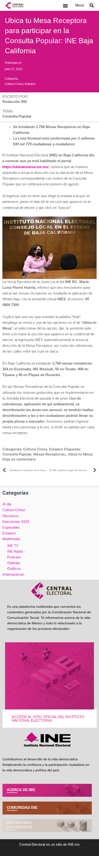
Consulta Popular (16, 454)
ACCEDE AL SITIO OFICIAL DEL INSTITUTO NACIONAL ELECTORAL (48, 718)
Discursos (10, 516)
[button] (65, 5)
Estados (30, 84)
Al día (6, 504)
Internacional (13, 574)
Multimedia (11, 539)
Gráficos (14, 569)
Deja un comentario (19, 459)
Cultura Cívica (14, 84)
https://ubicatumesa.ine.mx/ (25, 167)
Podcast (14, 557)
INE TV (13, 545)
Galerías (13, 563)
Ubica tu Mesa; (80, 454)
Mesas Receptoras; (49, 454)
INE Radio (15, 551)
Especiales (11, 527)
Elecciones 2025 (16, 522)
